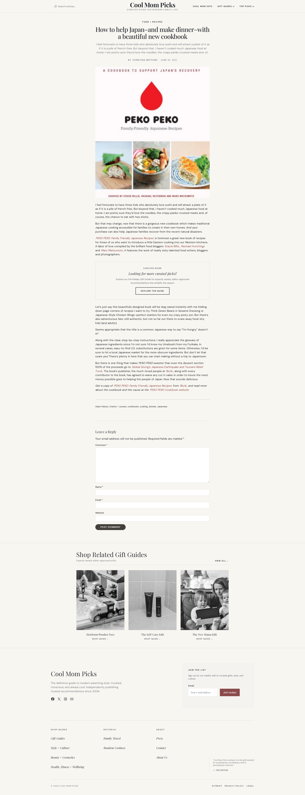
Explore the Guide (155, 292)
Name (99, 486)
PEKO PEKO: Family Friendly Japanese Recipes (125, 238)
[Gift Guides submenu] (233, 6)
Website (99, 512)
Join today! (229, 692)
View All (222, 560)
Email (99, 499)
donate (152, 406)
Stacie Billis (172, 246)
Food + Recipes (152, 22)
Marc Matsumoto (112, 250)
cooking (144, 406)
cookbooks (133, 406)
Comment (101, 445)
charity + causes (117, 406)
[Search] (55, 6)
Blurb (169, 371)
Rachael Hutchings (193, 246)
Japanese (162, 406)
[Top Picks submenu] (253, 6)
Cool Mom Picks (152, 4)
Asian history (101, 406)
